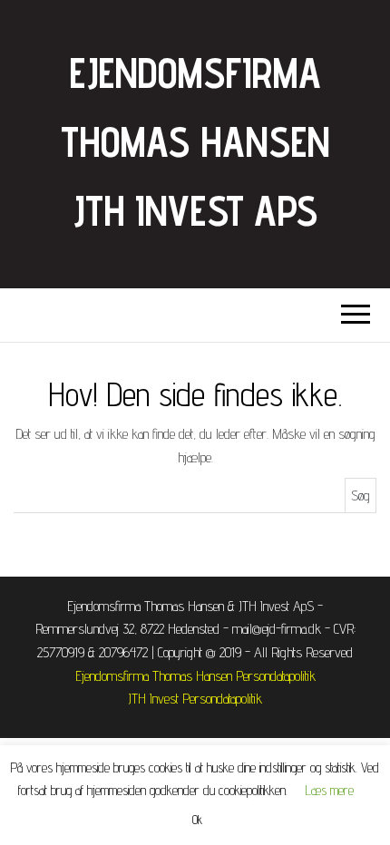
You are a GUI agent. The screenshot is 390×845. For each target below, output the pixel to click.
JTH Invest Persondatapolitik (195, 698)
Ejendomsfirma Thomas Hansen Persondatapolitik (195, 676)
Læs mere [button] (330, 790)
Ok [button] (197, 819)
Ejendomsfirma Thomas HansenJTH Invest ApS (195, 142)
